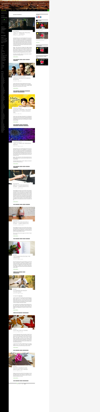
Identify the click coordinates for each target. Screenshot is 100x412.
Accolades (37, 10)
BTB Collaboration (3, 53)
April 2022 (2, 112)
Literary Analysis (25, 124)
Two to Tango (15, 60)
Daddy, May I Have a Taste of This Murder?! (4, 42)
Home (11, 10)
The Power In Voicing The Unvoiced (21, 257)
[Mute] (45, 64)
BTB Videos (39, 20)
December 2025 (3, 80)
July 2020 (2, 131)
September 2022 (3, 107)
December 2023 (3, 97)
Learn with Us (45, 10)
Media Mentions (33, 10)
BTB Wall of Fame (3, 58)
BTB (13, 31)
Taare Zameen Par (26, 125)
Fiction (21, 59)
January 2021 (2, 125)
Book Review (2, 50)
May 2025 (2, 85)
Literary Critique (16, 125)
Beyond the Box (3, 10)
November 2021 (3, 116)
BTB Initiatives (17, 59)
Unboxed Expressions (25, 350)
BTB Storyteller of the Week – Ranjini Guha (41, 29)
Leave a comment (21, 35)
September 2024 (3, 92)
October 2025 (2, 81)
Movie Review (20, 76)
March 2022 (2, 113)
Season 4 (24, 166)
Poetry (21, 350)
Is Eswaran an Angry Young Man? (20, 291)
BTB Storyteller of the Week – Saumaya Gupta (41, 39)
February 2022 (2, 114)
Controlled (2, 37)
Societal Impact (21, 125)
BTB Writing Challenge (3, 59)
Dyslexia (21, 124)
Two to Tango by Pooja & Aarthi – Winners (21, 33)
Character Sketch (3, 60)
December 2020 (3, 126)
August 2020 (2, 130)
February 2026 (2, 78)
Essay (1, 61)
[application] (42, 50)
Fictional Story (16, 31)
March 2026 (2, 77)
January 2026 (2, 79)
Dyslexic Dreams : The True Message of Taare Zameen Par (22, 111)
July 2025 (2, 84)
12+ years (14, 76)
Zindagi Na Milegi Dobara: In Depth (22, 78)
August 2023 (2, 100)
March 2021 (2, 123)
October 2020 (2, 128)
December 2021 (3, 115)
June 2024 (2, 94)
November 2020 (3, 127)
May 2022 (2, 111)
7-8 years (2, 47)
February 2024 (2, 96)
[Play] (37, 64)
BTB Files (2, 54)
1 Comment (41, 30)
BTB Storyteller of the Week (4, 55)
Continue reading (15, 56)
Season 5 (24, 59)
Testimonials (41, 10)
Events (29, 10)
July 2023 (2, 101)
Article (17, 76)
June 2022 (2, 110)
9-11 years (2, 48)
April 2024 (2, 95)
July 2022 (2, 109)
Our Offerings (18, 10)
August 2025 (2, 83)
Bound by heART (3, 51)
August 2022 (2, 108)
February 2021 (2, 124)
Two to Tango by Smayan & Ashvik (22, 144)
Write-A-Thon (28, 204)
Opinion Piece (24, 76)
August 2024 (2, 93)
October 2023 (2, 98)
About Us (14, 10)
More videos (38, 42)
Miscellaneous (2, 65)
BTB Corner (26, 10)
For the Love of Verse (20, 330)
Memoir (2, 64)
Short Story (27, 59)
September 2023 (3, 99)
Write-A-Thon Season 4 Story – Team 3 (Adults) (21, 222)
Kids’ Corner (22, 10)
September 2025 (3, 82)
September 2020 (3, 129)
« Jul (1, 24)
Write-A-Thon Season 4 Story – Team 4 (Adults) (21, 185)
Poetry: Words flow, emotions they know (20, 368)
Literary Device (2, 63)
